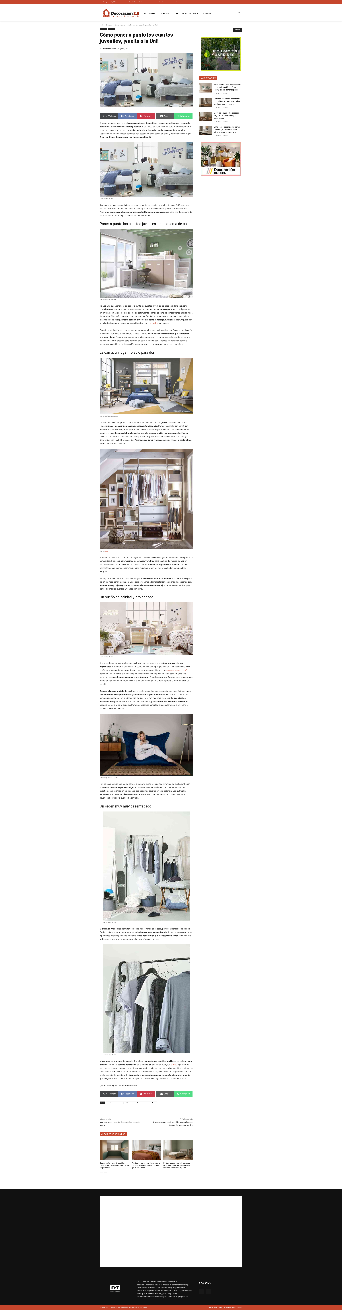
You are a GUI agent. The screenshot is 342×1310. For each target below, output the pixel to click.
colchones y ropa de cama (134, 1103)
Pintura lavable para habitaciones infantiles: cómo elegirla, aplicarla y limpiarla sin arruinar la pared (177, 1165)
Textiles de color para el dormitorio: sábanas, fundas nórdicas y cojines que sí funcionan (146, 1165)
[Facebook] (237, 1)
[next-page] (105, 1174)
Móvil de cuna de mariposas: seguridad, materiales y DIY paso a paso (226, 115)
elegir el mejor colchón (177, 670)
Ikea (106, 551)
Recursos (109, 25)
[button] (239, 13)
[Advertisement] (171, 1231)
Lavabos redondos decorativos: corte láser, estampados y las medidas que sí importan (228, 101)
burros (174, 1064)
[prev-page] (101, 1174)
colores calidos (150, 1103)
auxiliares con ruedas (114, 1103)
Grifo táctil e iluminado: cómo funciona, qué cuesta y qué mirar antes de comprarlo (227, 129)
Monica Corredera (109, 49)
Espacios (111, 29)
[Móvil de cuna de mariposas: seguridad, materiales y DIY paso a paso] (205, 116)
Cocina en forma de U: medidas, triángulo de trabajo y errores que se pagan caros (114, 1165)
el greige (154, 323)
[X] (240, 1)
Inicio (102, 25)
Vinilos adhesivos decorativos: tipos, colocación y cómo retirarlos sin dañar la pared (227, 87)
